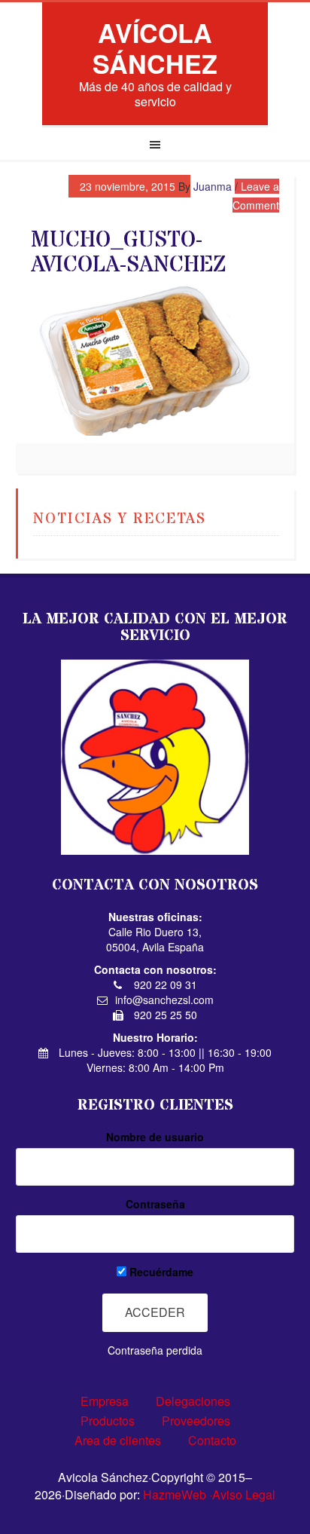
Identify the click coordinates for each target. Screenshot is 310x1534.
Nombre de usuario (155, 1136)
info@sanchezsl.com (164, 999)
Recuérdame (159, 1271)
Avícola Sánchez (155, 47)
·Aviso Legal (242, 1494)
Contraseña (155, 1203)
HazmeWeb (174, 1494)
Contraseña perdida (155, 1350)
